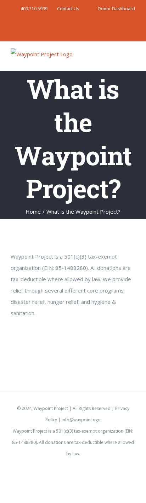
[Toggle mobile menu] (132, 58)
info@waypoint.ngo (81, 420)
